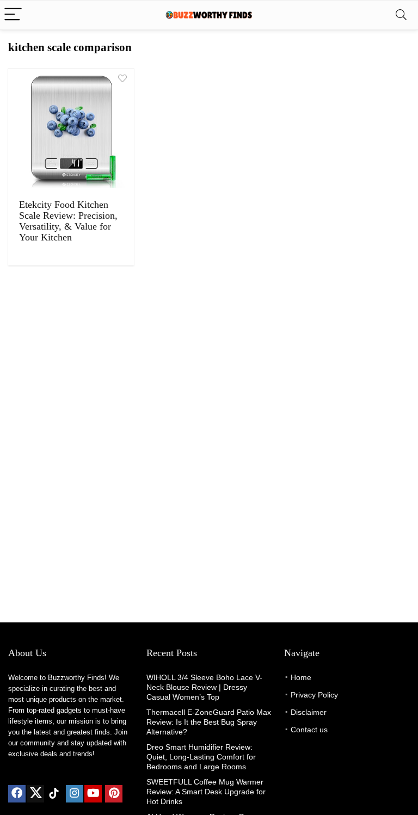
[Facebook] (17, 793)
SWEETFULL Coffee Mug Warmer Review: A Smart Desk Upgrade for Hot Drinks (206, 791)
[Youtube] (93, 793)
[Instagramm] (74, 793)
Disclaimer (309, 712)
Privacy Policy (314, 694)
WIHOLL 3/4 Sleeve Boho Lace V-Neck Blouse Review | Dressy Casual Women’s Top (204, 687)
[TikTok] (54, 793)
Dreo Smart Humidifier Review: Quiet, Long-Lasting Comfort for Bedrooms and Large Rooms (201, 757)
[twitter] (35, 793)
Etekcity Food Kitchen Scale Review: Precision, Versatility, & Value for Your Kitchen (68, 221)
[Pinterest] (113, 793)
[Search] (401, 15)
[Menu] (13, 15)
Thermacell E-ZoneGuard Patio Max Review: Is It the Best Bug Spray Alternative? (208, 722)
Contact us (309, 729)
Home (301, 677)
